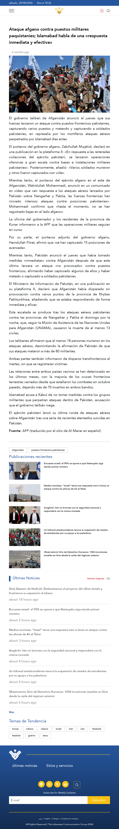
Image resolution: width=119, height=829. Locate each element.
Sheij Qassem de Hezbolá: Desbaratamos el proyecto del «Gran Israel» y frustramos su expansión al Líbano (55, 591)
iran (83, 729)
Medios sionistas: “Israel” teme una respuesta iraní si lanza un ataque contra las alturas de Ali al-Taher (58, 632)
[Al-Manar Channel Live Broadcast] (65, 784)
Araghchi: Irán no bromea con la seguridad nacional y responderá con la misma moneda (55, 653)
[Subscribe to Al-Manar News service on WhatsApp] (49, 784)
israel (58, 729)
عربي (40, 818)
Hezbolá (96, 729)
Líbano (29, 729)
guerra (31, 735)
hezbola (16, 735)
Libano (44, 729)
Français (55, 818)
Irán (71, 729)
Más (11, 712)
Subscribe (99, 800)
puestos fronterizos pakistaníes (48, 450)
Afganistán (18, 450)
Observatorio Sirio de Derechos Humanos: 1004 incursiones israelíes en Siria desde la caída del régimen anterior (58, 694)
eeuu (45, 735)
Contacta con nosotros (69, 818)
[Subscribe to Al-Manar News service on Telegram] (41, 784)
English (47, 818)
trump (15, 729)
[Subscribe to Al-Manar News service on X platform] (57, 784)
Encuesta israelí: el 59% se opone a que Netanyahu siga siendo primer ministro (54, 611)
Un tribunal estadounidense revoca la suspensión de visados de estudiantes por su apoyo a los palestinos (57, 673)
